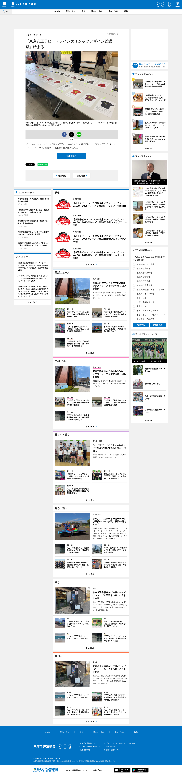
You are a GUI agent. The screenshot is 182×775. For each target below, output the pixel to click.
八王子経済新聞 (23, 4)
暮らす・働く (97, 11)
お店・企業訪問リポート (147, 302)
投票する (141, 325)
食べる (57, 11)
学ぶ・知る (113, 11)
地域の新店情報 (143, 268)
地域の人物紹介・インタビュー (150, 289)
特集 (126, 11)
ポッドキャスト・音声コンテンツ (151, 315)
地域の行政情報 (143, 281)
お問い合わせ (111, 746)
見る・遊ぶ (70, 11)
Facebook (158, 4)
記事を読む (72, 156)
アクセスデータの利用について (91, 746)
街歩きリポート (143, 306)
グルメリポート (143, 298)
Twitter (163, 4)
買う (83, 11)
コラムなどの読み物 (145, 319)
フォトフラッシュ (33, 34)
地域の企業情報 (143, 277)
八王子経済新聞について (89, 743)
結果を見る (157, 325)
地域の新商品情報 (144, 273)
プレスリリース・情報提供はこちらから (120, 743)
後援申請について (112, 750)
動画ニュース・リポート (147, 310)
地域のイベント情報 (145, 264)
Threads (169, 4)
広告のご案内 (85, 750)
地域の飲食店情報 (144, 285)
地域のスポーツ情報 (145, 294)
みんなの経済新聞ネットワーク (45, 770)
